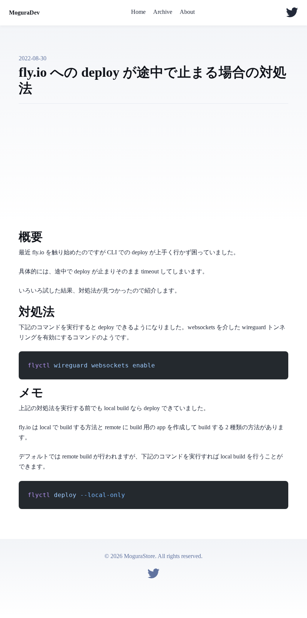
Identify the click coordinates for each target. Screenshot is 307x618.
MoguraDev (24, 12)
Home (138, 12)
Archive (162, 12)
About (187, 12)
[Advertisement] (153, 171)
